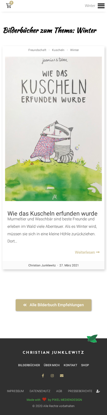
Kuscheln (58, 50)
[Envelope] (61, 375)
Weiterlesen (85, 252)
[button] (53, 305)
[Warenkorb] (8, 5)
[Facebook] (42, 375)
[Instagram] (52, 375)
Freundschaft (37, 50)
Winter (74, 50)
